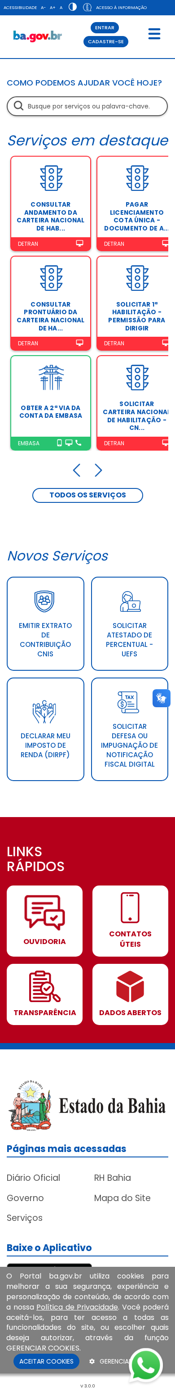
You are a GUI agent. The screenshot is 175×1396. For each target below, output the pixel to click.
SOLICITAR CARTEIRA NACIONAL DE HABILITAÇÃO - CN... (137, 416)
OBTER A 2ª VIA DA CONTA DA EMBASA (51, 412)
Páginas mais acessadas (67, 1148)
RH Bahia (112, 1178)
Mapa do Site (122, 1198)
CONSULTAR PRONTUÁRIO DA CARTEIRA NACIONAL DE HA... (50, 316)
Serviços (25, 1218)
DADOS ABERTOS (130, 1013)
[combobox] (87, 106)
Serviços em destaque (87, 140)
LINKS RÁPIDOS (36, 860)
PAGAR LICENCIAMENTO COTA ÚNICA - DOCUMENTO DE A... (136, 216)
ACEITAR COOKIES (46, 1361)
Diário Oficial (33, 1178)
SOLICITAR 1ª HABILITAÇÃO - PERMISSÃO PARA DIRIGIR (136, 316)
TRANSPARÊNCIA (44, 1013)
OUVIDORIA (44, 942)
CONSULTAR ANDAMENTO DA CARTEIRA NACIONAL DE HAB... (50, 216)
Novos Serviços (57, 555)
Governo (25, 1198)
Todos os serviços (87, 495)
